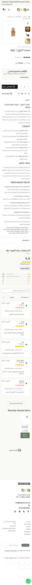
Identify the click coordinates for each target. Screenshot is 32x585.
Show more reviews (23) (16, 403)
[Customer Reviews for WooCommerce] (21, 253)
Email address (22, 93)
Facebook (28, 93)
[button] (24, 32)
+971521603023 (24, 507)
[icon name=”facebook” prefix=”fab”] (17, 231)
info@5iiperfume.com (22, 502)
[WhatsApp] (15, 511)
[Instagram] (20, 511)
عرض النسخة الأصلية (9, 311)
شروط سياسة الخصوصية (11, 550)
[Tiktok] (11, 511)
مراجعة (18, 57)
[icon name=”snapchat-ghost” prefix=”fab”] (15, 229)
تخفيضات (28, 47)
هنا (21, 224)
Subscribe (25, 545)
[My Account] (9, 9)
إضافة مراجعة (25, 268)
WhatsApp (18, 93)
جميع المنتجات (23, 47)
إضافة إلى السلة (7, 86)
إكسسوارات (27, 425)
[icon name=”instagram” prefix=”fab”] (17, 227)
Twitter (25, 93)
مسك (19, 47)
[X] (24, 511)
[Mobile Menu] (28, 10)
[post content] (25, 419)
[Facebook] (28, 511)
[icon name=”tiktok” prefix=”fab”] (18, 233)
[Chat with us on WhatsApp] (28, 581)
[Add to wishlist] (27, 417)
